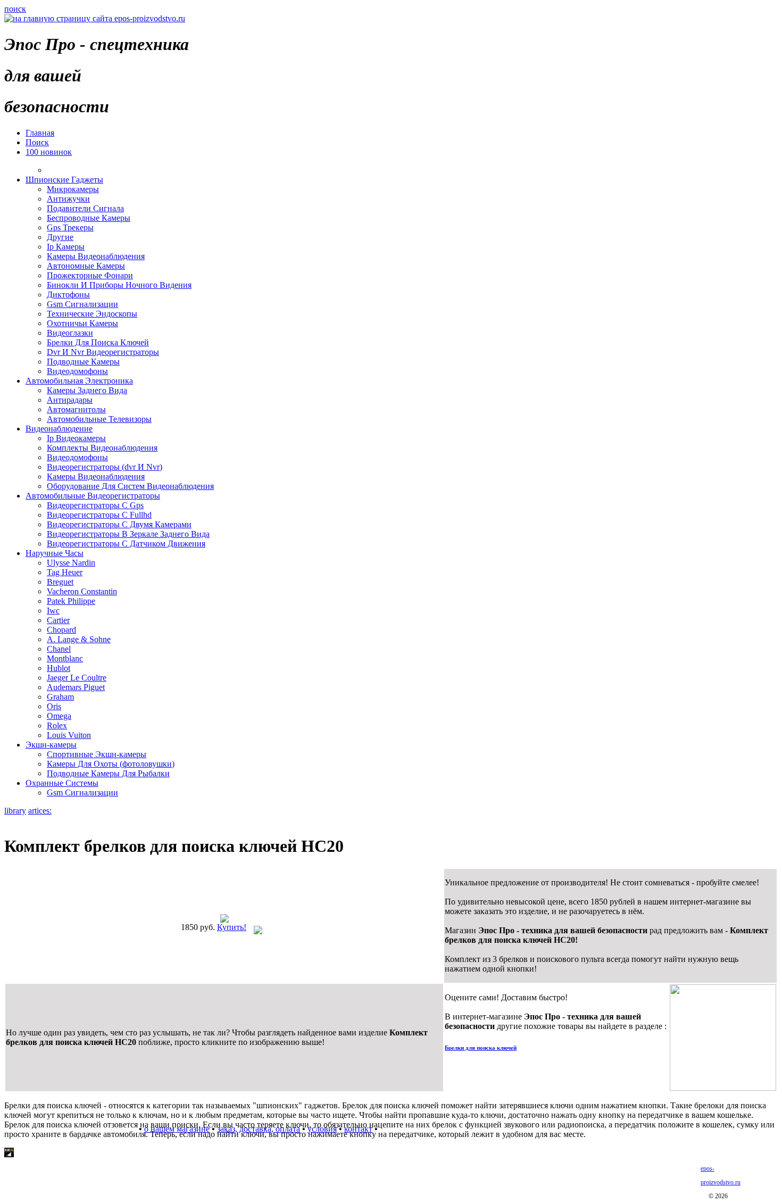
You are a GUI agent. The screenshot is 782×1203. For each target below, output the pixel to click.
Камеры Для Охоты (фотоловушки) (110, 763)
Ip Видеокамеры (76, 438)
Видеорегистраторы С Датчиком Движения (126, 543)
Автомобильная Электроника (79, 380)
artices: (40, 810)
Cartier (58, 620)
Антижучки (68, 198)
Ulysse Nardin (71, 562)
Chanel (59, 648)
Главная (40, 132)
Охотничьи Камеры (82, 323)
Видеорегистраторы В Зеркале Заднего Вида (128, 533)
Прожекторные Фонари (90, 275)
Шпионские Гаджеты (64, 179)
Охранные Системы (62, 782)
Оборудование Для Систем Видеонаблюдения (130, 486)
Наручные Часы (55, 553)
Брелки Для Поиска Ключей (98, 342)
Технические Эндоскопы (92, 313)
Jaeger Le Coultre (76, 677)
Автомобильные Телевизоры (99, 419)
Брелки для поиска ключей (481, 1047)
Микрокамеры (73, 189)
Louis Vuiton (69, 735)
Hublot (58, 668)
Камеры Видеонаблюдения (96, 256)
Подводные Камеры (83, 361)
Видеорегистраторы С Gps (95, 505)
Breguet (60, 581)
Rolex (57, 725)
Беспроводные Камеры (88, 217)
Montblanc (65, 658)
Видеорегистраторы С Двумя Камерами (119, 524)
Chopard (61, 629)
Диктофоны (68, 294)
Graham (60, 696)
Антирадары (70, 399)
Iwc (53, 610)
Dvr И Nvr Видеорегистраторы (103, 351)
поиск (15, 8)
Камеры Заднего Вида (87, 390)
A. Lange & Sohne (79, 639)
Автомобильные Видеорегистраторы (93, 495)
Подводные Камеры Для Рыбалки (108, 773)
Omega (59, 715)
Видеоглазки (70, 332)
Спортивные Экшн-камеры (96, 754)
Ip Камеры (66, 246)
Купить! (231, 927)
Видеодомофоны (77, 371)
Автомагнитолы (76, 409)
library (15, 810)
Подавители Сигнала (85, 208)
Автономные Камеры (86, 265)
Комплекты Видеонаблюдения (102, 447)
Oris (54, 706)
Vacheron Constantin (82, 591)
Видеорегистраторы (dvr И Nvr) (104, 466)
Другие (60, 237)
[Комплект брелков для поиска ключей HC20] (224, 919)
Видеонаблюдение (59, 428)
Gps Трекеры (70, 227)
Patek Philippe (71, 600)
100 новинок (49, 151)
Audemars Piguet (76, 687)
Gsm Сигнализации (82, 304)
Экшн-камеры (51, 744)
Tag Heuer (64, 572)
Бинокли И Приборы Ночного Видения (119, 284)
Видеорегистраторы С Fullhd (99, 514)
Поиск (37, 142)
